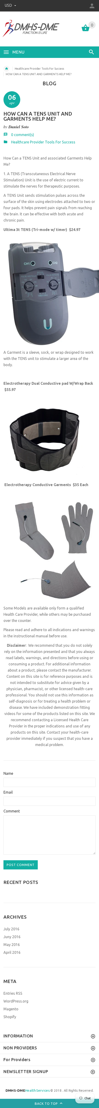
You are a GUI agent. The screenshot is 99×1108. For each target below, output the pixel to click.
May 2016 (11, 945)
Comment (11, 811)
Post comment (21, 865)
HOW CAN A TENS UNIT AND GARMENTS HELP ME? (37, 116)
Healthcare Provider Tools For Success (39, 68)
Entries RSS (12, 993)
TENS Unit (30, 158)
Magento (10, 1009)
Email (8, 792)
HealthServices (28, 1090)
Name (8, 773)
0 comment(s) (22, 135)
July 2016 (11, 929)
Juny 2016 (11, 937)
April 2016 (11, 952)
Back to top (47, 1103)
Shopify (9, 1017)
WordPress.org (15, 1001)
